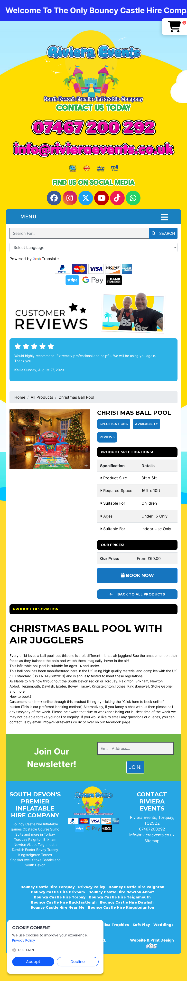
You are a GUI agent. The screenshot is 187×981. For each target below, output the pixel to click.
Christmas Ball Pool (76, 397)
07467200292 (152, 829)
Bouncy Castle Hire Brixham (58, 892)
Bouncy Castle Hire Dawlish (127, 902)
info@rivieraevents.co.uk (152, 834)
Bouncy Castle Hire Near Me (57, 907)
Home (19, 397)
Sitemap (151, 840)
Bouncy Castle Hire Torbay (59, 897)
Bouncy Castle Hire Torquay (47, 887)
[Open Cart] (174, 26)
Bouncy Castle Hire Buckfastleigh (64, 902)
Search (166, 233)
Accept (33, 961)
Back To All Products (140, 594)
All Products (42, 397)
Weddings (163, 925)
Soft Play (141, 925)
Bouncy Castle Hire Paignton (136, 887)
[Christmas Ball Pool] (49, 439)
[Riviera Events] (93, 66)
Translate (50, 258)
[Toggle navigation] (164, 217)
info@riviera (51, 722)
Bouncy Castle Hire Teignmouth (120, 897)
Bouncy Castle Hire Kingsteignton (121, 907)
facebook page (118, 722)
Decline (77, 961)
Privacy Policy (91, 887)
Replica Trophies (112, 925)
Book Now (139, 575)
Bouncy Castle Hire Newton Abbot (121, 892)
